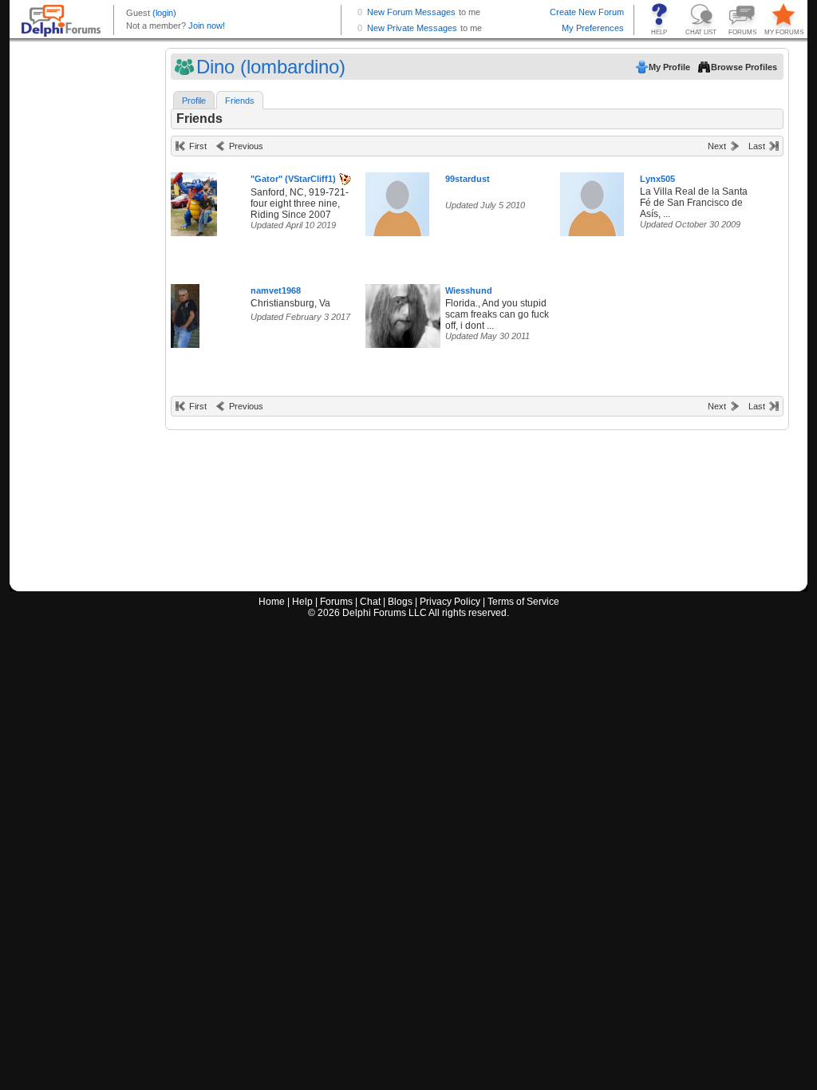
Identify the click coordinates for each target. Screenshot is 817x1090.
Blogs (400, 601)
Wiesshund (468, 290)
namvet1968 (276, 290)
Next (717, 146)
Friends (240, 100)
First (198, 146)
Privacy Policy (450, 601)
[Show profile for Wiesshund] (408, 312)
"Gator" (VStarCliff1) (293, 179)
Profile (194, 100)
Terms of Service (523, 601)
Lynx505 (657, 179)
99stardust (467, 179)
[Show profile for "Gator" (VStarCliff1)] (194, 201)
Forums (336, 601)
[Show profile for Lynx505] (592, 201)
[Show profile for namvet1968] (185, 312)
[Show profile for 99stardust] (397, 201)
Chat (370, 601)
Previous (246, 146)
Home (272, 601)
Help (302, 601)
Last (756, 146)
